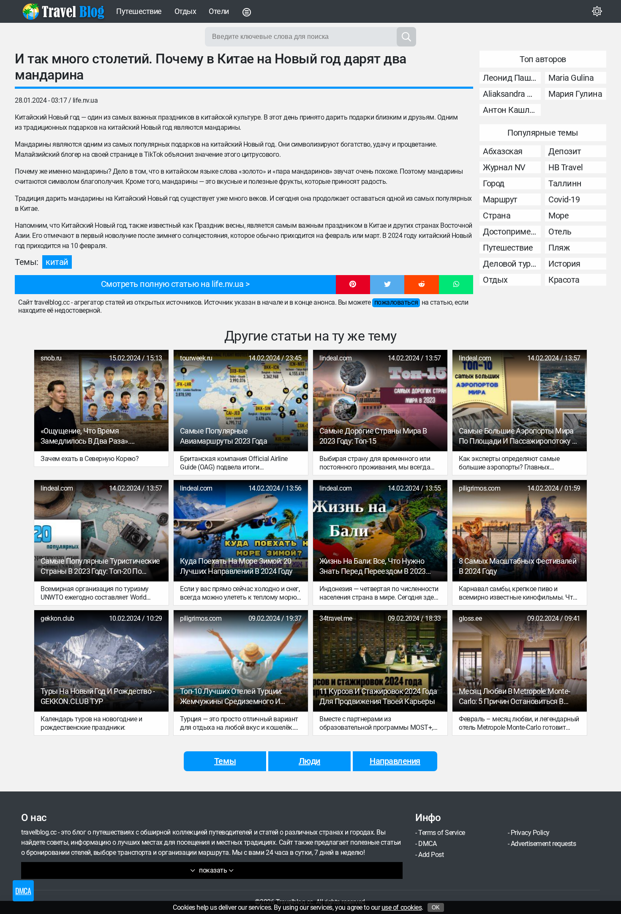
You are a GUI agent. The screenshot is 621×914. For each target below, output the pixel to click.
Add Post (431, 855)
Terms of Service (441, 833)
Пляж (558, 248)
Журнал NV (504, 167)
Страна (496, 215)
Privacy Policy (530, 833)
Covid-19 (564, 199)
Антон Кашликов (512, 110)
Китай (57, 262)
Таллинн (565, 183)
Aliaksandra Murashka (512, 94)
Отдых (185, 11)
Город (493, 183)
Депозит (564, 151)
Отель (560, 231)
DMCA (427, 844)
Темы (225, 761)
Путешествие (139, 11)
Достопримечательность (512, 231)
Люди (309, 761)
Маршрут (500, 199)
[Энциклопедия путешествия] (63, 11)
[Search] (406, 36)
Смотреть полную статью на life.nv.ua (172, 284)
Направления (395, 761)
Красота (564, 280)
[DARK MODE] (597, 11)
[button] (353, 285)
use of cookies (401, 907)
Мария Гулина (575, 94)
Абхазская (503, 151)
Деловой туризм (512, 264)
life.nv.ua (85, 100)
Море (558, 215)
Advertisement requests (543, 844)
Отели (219, 11)
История (564, 264)
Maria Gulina (571, 78)
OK (436, 907)
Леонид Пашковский (512, 78)
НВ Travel (565, 167)
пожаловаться (396, 302)
